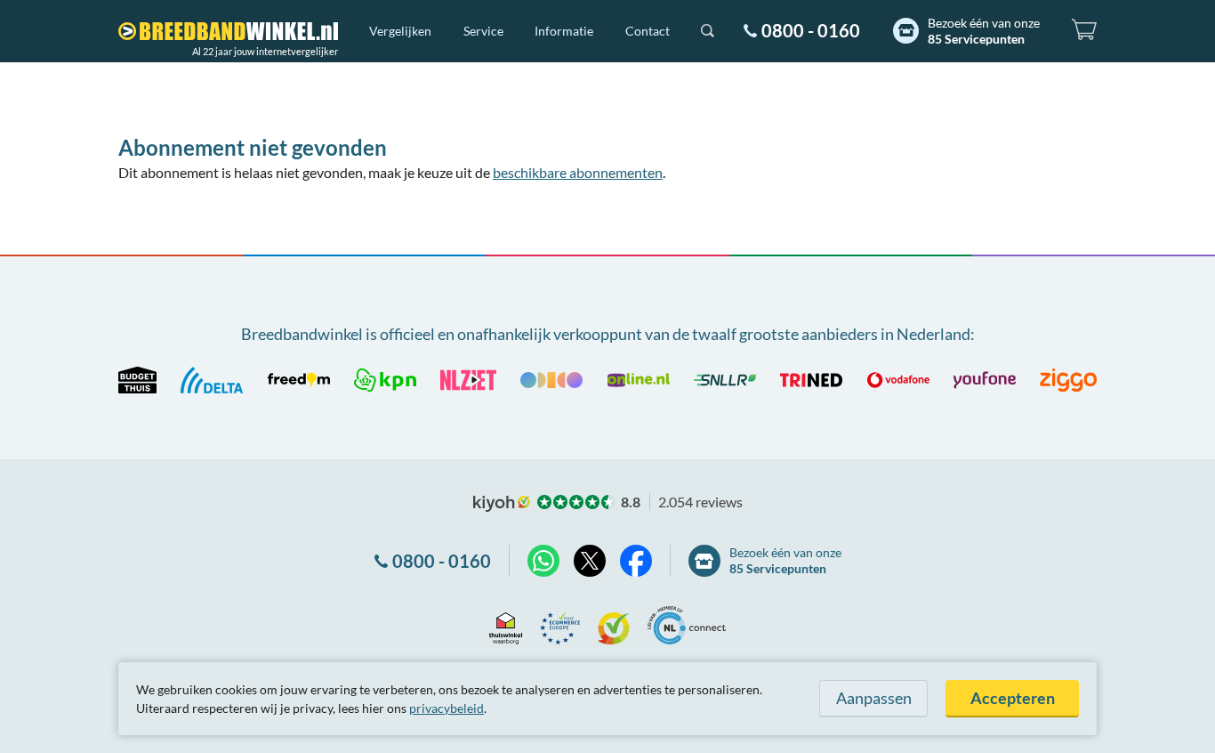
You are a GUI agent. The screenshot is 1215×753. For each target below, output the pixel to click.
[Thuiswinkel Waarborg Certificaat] (505, 625)
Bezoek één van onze (984, 30)
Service (483, 30)
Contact (647, 30)
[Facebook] (636, 561)
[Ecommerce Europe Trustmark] (560, 625)
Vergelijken (400, 30)
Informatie (564, 30)
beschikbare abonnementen (578, 172)
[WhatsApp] (543, 561)
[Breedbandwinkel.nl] (228, 31)
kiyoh (501, 504)
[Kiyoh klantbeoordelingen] (614, 625)
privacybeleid (446, 708)
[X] (590, 561)
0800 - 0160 (810, 30)
